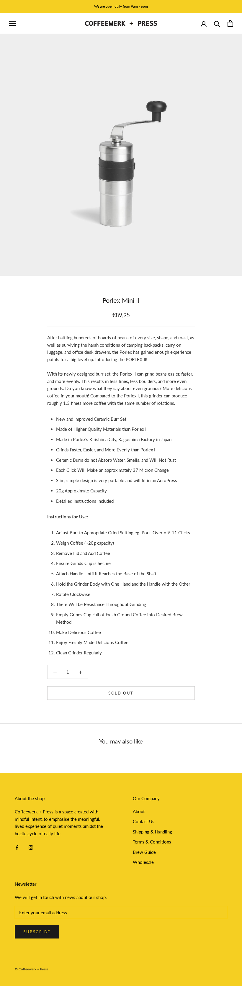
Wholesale (143, 862)
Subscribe (36, 931)
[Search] (217, 23)
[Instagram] (31, 847)
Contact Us (143, 821)
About (139, 811)
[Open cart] (230, 23)
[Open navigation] (12, 23)
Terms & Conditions (152, 841)
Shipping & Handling (152, 831)
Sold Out (121, 693)
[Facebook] (17, 847)
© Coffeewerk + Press (31, 969)
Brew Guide (144, 852)
